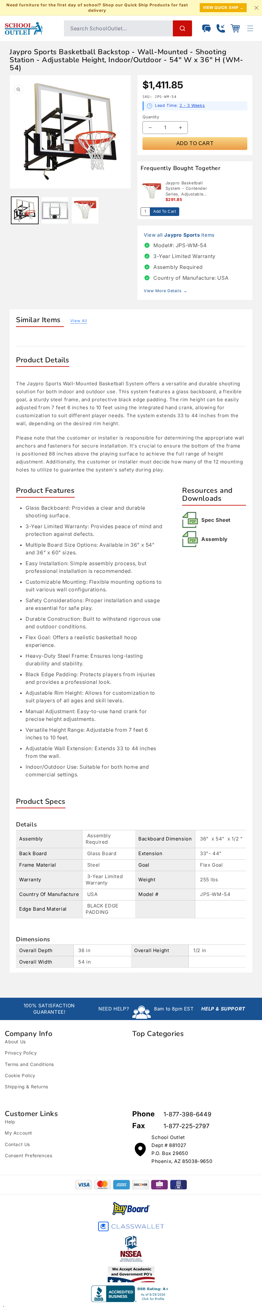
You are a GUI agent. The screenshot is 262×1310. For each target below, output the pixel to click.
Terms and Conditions (29, 1064)
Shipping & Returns (26, 1086)
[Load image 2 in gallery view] (55, 210)
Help (10, 1121)
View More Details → (165, 290)
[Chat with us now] (206, 28)
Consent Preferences (28, 1155)
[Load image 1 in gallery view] (24, 210)
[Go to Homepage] (31, 28)
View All (78, 320)
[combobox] (128, 28)
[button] (235, 28)
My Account (18, 1133)
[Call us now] (221, 28)
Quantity (151, 117)
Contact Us (17, 1144)
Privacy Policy (21, 1052)
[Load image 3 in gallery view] (85, 210)
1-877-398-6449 (187, 1114)
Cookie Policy (20, 1075)
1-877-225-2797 (186, 1126)
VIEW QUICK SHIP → (223, 7)
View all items (179, 235)
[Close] (256, 7)
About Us (15, 1041)
